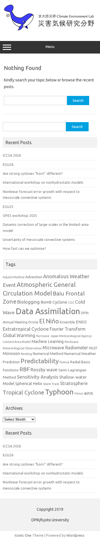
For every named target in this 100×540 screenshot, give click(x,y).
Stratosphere (74, 383)
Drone (33, 322)
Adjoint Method (13, 277)
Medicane (71, 341)
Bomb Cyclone (54, 302)
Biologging (28, 301)
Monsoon (11, 353)
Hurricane (42, 336)
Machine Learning (48, 341)
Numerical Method (48, 353)
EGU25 (8, 207)
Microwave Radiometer (65, 347)
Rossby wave (44, 369)
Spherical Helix (28, 383)
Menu (50, 47)
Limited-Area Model (17, 341)
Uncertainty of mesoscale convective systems (39, 239)
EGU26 (8, 164)
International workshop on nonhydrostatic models (43, 182)
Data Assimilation (48, 311)
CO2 (71, 302)
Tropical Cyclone (23, 392)
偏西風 (88, 393)
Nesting (26, 353)
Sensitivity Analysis (37, 376)
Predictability (40, 360)
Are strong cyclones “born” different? (33, 173)
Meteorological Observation (22, 348)
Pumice (64, 362)
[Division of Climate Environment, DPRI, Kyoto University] (50, 29)
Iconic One (23, 535)
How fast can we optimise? (24, 248)
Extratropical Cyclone (26, 328)
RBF (24, 369)
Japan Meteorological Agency (70, 336)
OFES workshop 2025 (20, 215)
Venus (78, 393)
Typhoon (59, 392)
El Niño (49, 321)
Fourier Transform (68, 328)
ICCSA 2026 (12, 155)
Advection (33, 277)
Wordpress (75, 535)
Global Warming (19, 335)
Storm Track (51, 384)
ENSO (81, 321)
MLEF (93, 348)
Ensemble (67, 322)
